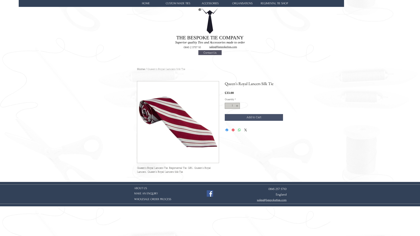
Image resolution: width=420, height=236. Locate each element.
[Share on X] (246, 130)
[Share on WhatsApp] (239, 130)
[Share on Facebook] (227, 130)
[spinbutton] (232, 106)
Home (141, 69)
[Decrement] (227, 106)
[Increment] (237, 106)
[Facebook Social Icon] (210, 193)
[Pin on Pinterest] (233, 130)
